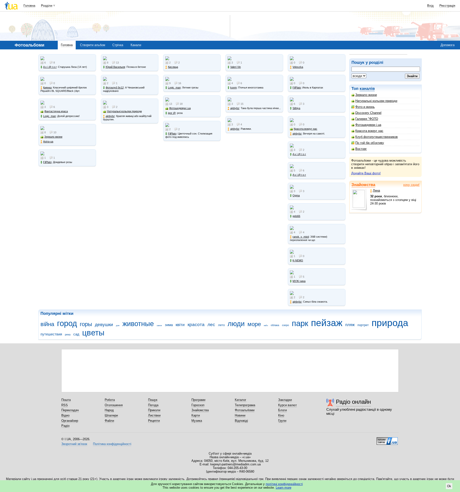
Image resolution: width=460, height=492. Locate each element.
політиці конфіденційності (284, 484)
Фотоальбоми (244, 410)
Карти (195, 415)
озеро (285, 325)
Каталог (240, 400)
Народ (109, 410)
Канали (136, 45)
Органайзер (69, 420)
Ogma (296, 195)
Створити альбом (92, 45)
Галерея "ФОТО (366, 119)
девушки (104, 324)
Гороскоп (197, 405)
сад (76, 334)
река (67, 334)
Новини (240, 415)
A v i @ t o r (50, 66)
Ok (449, 486)
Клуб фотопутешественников (376, 137)
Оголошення (114, 405)
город (67, 323)
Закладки (285, 400)
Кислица (173, 66)
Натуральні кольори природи (376, 101)
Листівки (154, 415)
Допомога (447, 45)
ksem (233, 87)
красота (196, 324)
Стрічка (117, 45)
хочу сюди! (411, 185)
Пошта (66, 400)
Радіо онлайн (353, 401)
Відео (65, 415)
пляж (350, 324)
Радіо (65, 426)
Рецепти (154, 420)
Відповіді (241, 420)
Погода (153, 405)
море (254, 324)
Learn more (283, 487)
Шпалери (111, 415)
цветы (93, 332)
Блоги (282, 410)
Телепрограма (245, 405)
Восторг (361, 149)
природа (390, 323)
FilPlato (47, 162)
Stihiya (296, 108)
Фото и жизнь (365, 107)
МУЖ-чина (299, 281)
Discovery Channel (368, 113)
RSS (64, 405)
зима (169, 325)
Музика (196, 420)
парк (300, 323)
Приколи (154, 410)
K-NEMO (298, 260)
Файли (109, 420)
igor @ (172, 112)
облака (275, 325)
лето (221, 325)
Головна (29, 5)
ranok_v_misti (301, 236)
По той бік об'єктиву (369, 143)
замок (159, 325)
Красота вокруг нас (369, 131)
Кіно (281, 415)
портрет (363, 325)
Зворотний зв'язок (74, 444)
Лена (376, 190)
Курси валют (287, 405)
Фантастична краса (56, 111)
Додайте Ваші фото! (366, 173)
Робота (110, 400)
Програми (198, 400)
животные (138, 324)
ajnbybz (110, 116)
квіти (180, 324)
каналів (367, 88)
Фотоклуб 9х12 (115, 87)
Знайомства (363, 184)
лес (211, 324)
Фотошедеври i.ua (368, 125)
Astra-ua (48, 141)
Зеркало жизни (366, 95)
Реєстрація (447, 5)
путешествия (51, 334)
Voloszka (298, 66)
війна (47, 324)
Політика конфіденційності (112, 444)
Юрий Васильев (115, 66)
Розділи (46, 5)
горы (86, 324)
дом (118, 325)
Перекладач (70, 410)
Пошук (152, 400)
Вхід (430, 5)
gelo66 (296, 216)
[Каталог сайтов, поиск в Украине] (387, 439)
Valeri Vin (235, 66)
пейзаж (326, 323)
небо (266, 325)
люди (236, 324)
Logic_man (49, 116)
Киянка (47, 87)
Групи (282, 420)
